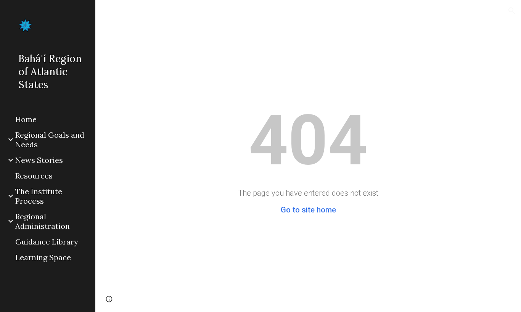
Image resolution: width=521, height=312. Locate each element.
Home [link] (26, 119)
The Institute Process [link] (38, 196)
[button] (512, 11)
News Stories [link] (39, 160)
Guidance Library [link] (46, 241)
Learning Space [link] (43, 257)
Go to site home (308, 209)
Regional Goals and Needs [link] (49, 139)
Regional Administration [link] (42, 221)
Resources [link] (34, 175)
